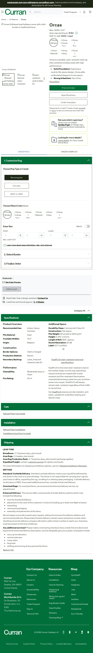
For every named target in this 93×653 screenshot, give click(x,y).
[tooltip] (76, 33)
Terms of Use (12, 643)
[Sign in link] (84, 12)
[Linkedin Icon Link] (82, 632)
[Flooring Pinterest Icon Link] (76, 632)
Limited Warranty (64, 643)
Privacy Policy (46, 643)
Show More (54, 81)
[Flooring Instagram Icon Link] (63, 632)
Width (5, 231)
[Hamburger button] (2, 11)
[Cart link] (90, 12)
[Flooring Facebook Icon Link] (70, 632)
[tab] (23, 152)
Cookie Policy (29, 643)
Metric (79, 226)
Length (51, 231)
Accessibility (81, 643)
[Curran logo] (15, 12)
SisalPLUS (57, 392)
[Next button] (44, 78)
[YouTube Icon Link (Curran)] (88, 632)
